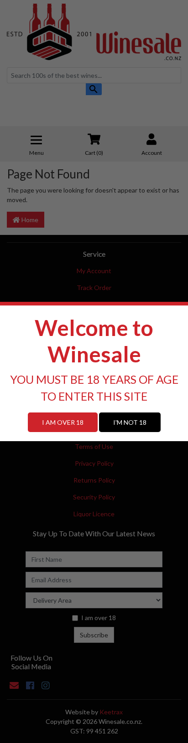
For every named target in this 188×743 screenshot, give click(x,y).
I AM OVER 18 (63, 422)
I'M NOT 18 (129, 422)
